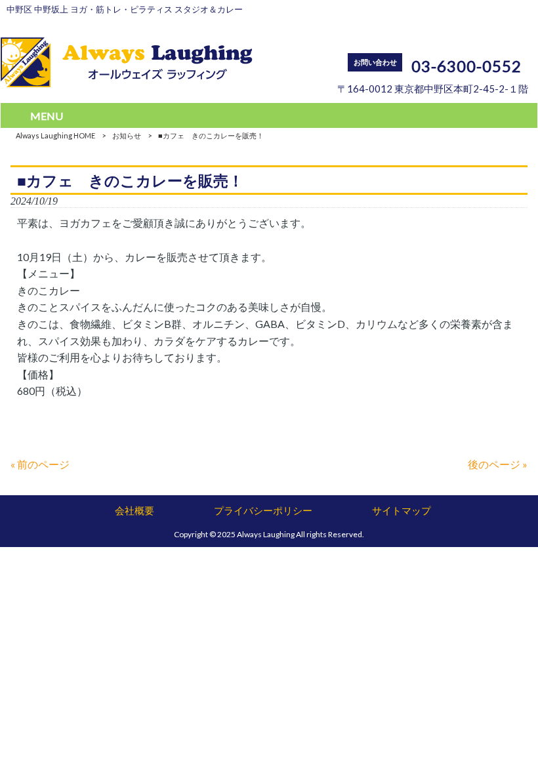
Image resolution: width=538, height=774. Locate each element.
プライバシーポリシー (263, 510)
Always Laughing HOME (55, 135)
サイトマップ (401, 510)
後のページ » (498, 464)
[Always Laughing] (126, 83)
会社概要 (134, 510)
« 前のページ (40, 464)
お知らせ (126, 135)
